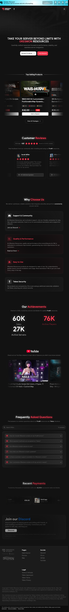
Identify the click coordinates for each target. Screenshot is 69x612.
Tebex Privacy (26, 580)
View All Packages (33, 121)
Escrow (24, 555)
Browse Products (27, 53)
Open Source (26, 553)
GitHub (42, 558)
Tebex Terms (26, 578)
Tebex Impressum (27, 575)
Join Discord (43, 53)
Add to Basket (27, 114)
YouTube (43, 560)
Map (23, 558)
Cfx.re (42, 555)
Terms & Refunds (27, 573)
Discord (11, 530)
